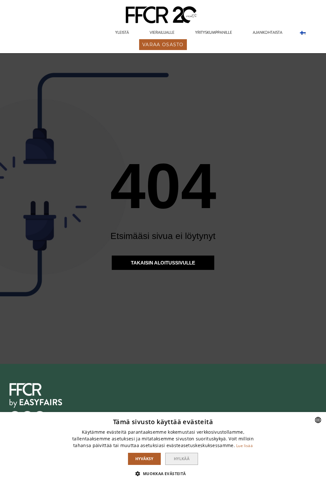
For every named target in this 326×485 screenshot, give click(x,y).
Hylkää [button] (181, 458)
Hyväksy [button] (144, 458)
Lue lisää (244, 445)
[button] (163, 44)
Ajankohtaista (267, 32)
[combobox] (318, 420)
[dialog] (163, 448)
